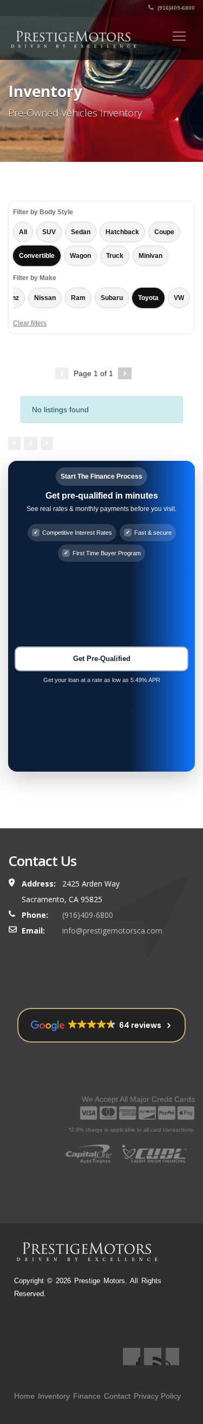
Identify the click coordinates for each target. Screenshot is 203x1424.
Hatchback (122, 232)
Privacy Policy (157, 1396)
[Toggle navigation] (179, 36)
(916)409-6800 (175, 8)
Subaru (112, 298)
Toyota (148, 298)
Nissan (45, 298)
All (23, 232)
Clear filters (30, 323)
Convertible (37, 256)
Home (24, 1396)
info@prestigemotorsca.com (112, 930)
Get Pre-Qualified (101, 659)
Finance (87, 1396)
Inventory (54, 1396)
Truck (114, 256)
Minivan (150, 256)
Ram (78, 298)
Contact (117, 1396)
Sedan (80, 232)
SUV (49, 232)
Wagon (80, 256)
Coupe (164, 232)
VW (179, 298)
